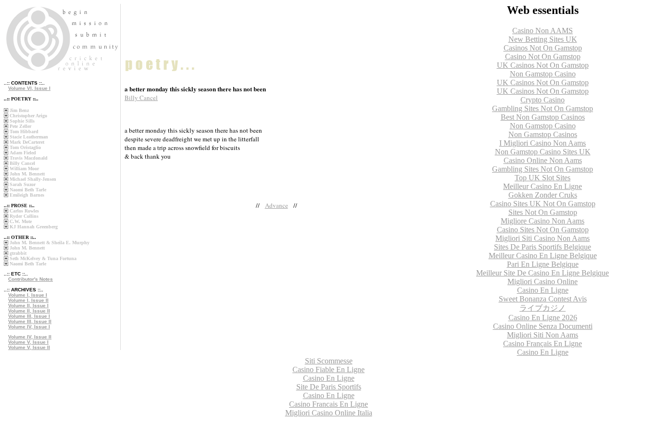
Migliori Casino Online (542, 281)
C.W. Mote (21, 221)
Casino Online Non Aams (543, 160)
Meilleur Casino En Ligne (542, 186)
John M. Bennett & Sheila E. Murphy (49, 242)
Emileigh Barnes (27, 195)
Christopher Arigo (28, 115)
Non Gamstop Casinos (542, 134)
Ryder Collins (24, 216)
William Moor (24, 168)
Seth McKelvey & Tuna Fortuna (43, 258)
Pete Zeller (20, 126)
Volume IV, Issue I (29, 326)
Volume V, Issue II (29, 347)
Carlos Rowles (24, 210)
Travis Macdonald (29, 158)
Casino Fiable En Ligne (328, 369)
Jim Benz (19, 110)
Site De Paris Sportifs (328, 387)
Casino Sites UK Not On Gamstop (542, 204)
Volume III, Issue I (29, 316)
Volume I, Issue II (28, 300)
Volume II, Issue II (29, 310)
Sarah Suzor (23, 184)
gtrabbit (18, 253)
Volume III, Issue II (29, 321)
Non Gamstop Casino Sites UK (543, 152)
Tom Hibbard (24, 131)
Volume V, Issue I (28, 342)
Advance (276, 205)
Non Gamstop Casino (543, 74)
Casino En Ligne (543, 290)
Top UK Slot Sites (542, 178)
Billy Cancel (22, 163)
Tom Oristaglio (25, 147)
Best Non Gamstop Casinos (543, 117)
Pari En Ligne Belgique (543, 264)
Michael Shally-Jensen (33, 179)
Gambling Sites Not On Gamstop (542, 108)
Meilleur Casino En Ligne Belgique (543, 255)
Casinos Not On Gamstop (543, 48)
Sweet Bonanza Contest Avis (543, 299)
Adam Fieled (23, 152)
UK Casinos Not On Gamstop (543, 65)
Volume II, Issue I (28, 305)
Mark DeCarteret (27, 142)
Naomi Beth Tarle (28, 189)
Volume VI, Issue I (29, 88)
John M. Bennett (27, 173)
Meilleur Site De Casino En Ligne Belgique (542, 273)
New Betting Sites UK (542, 39)
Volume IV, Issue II (29, 336)
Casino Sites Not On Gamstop (543, 229)
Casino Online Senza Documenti (543, 326)
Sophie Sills (22, 121)
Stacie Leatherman (29, 136)
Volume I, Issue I (27, 295)
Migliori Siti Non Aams (542, 335)
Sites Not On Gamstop (542, 212)
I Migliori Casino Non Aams (542, 143)
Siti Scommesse (329, 361)
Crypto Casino (542, 100)
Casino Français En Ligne (542, 343)
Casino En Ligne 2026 (542, 317)
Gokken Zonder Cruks (542, 195)
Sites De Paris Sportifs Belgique (542, 247)
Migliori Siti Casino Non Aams (542, 238)
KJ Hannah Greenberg (34, 226)
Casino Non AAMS (542, 30)
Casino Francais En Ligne (328, 404)
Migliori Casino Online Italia (328, 413)
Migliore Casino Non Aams (542, 221)
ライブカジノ (542, 308)
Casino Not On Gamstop (543, 56)
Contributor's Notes (30, 279)
